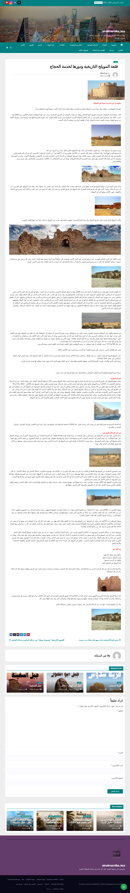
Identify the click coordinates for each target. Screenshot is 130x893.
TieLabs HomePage (14, 879)
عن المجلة (50, 45)
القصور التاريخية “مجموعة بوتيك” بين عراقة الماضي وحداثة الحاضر (37, 640)
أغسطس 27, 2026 (114, 826)
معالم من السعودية (76, 45)
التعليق (120, 711)
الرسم (40, 45)
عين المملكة (103, 73)
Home (61, 879)
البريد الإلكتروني (117, 765)
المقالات (104, 45)
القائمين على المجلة (99, 50)
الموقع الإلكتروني (117, 778)
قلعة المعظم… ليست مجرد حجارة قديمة (20, 821)
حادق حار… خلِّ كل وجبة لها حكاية (52, 821)
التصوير (31, 45)
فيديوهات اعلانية (83, 50)
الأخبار (23, 45)
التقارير (120, 50)
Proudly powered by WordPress (89, 884)
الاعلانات (62, 45)
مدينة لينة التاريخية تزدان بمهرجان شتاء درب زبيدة (99, 640)
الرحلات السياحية (92, 45)
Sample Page (41, 879)
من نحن (111, 50)
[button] (11, 48)
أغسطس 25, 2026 (24, 826)
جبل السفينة (35, 685)
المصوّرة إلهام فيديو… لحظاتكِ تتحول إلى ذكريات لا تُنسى (110, 822)
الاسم (120, 753)
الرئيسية (113, 45)
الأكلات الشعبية (58, 816)
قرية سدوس (115, 685)
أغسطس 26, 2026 (54, 826)
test (23, 879)
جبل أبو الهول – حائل (71, 685)
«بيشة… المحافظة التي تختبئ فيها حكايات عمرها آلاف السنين (80, 822)
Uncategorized (26, 816)
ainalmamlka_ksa (113, 31)
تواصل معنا (19, 884)
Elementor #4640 (52, 879)
